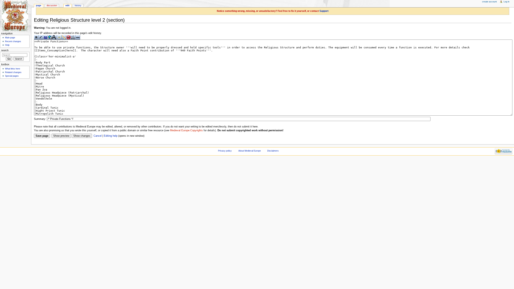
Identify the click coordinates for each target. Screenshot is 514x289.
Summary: (40, 119)
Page (38, 5)
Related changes (13, 72)
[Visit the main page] (15, 15)
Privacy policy (225, 151)
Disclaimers (273, 151)
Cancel (98, 135)
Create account (489, 1)
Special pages (12, 76)
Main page (10, 37)
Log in (506, 1)
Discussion (52, 5)
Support (323, 11)
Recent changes (13, 41)
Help (7, 45)
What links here (12, 68)
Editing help (110, 135)
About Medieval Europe (249, 151)
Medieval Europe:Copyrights (186, 130)
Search (5, 50)
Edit (67, 5)
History (78, 5)
